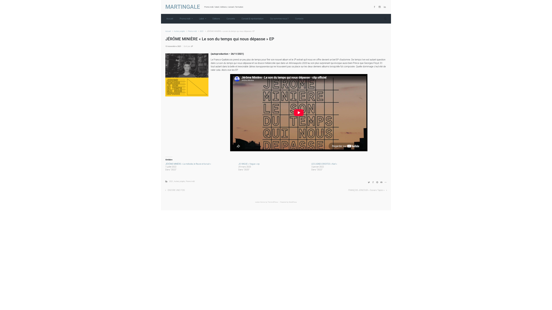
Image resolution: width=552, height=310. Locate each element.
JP (192, 46)
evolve (257, 202)
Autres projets (179, 31)
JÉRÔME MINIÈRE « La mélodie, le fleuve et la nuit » (188, 164)
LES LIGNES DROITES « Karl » (324, 164)
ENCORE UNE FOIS (176, 190)
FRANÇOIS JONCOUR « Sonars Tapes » (366, 190)
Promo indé (192, 31)
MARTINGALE (182, 7)
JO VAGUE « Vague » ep (249, 164)
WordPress (293, 202)
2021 (202, 31)
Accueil (168, 31)
